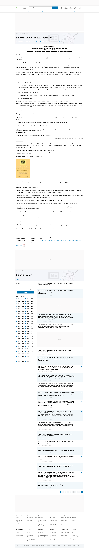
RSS (59, 545)
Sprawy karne (40, 518)
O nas (17, 545)
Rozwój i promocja (19, 535)
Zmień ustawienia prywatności (38, 545)
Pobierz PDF (19, 245)
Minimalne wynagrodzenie (65, 532)
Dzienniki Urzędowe (44, 41)
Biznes (32, 11)
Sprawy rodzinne (41, 517)
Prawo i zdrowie (41, 525)
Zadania (17, 533)
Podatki (17, 517)
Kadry (27, 11)
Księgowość (21, 11)
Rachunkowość (18, 518)
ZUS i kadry (18, 521)
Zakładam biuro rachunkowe (66, 517)
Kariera (54, 545)
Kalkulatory (52, 529)
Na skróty (74, 529)
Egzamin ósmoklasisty (31, 539)
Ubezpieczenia (29, 520)
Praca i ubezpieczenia (53, 520)
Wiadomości (74, 517)
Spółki (51, 518)
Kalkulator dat (52, 531)
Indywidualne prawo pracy (32, 517)
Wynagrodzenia (30, 518)
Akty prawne (40, 529)
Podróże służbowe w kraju (65, 531)
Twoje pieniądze (53, 11)
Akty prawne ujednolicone (43, 536)
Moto (60, 11)
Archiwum (73, 532)
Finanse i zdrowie (53, 524)
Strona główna (18, 33)
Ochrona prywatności (25, 545)
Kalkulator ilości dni (53, 532)
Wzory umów (74, 535)
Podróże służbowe (64, 535)
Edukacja (73, 11)
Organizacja (18, 531)
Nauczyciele (29, 533)
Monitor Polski (35, 41)
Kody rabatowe (74, 533)
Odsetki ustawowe (64, 536)
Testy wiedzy (29, 540)
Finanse (73, 520)
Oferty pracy (74, 539)
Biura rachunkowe (64, 515)
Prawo (46, 11)
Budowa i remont (75, 521)
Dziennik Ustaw (25, 33)
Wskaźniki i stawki (64, 529)
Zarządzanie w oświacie (31, 536)
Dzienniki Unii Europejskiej (55, 41)
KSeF (79, 11)
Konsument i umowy (42, 520)
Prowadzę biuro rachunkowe (66, 518)
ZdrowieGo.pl (74, 531)
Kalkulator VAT (52, 533)
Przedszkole (29, 531)
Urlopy (28, 521)
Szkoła (28, 532)
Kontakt (63, 545)
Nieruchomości (66, 11)
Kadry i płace (18, 536)
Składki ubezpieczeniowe (65, 533)
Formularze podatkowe (76, 536)
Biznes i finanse (52, 517)
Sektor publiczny (39, 11)
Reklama (69, 545)
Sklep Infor (40, 524)
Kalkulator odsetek (53, 535)
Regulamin (49, 545)
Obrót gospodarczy (19, 520)
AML (61, 524)
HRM (28, 524)
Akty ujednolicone (19, 41)
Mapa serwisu (76, 545)
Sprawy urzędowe (41, 521)
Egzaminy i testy (30, 535)
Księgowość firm (19, 515)
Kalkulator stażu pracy (54, 536)
